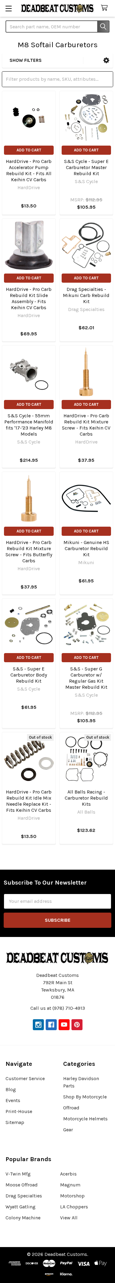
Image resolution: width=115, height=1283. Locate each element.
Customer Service (25, 1078)
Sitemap (15, 1122)
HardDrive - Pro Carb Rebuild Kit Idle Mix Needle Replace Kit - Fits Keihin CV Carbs (29, 801)
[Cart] (105, 8)
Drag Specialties (24, 1196)
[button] (106, 60)
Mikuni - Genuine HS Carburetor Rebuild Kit (86, 548)
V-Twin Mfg (18, 1174)
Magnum (70, 1185)
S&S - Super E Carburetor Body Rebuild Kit (28, 675)
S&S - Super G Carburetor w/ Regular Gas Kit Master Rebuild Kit (86, 678)
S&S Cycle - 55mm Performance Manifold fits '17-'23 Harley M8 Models (28, 425)
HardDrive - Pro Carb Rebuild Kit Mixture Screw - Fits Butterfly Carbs (29, 551)
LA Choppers (74, 1207)
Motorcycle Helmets (85, 1119)
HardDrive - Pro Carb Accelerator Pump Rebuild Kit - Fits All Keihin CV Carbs (29, 170)
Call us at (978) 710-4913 (57, 1008)
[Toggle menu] (8, 8)
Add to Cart (29, 150)
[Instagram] (38, 1024)
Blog (11, 1089)
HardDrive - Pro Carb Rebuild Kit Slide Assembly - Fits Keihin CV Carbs (29, 298)
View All (69, 1218)
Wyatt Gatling (21, 1207)
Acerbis (68, 1174)
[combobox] (57, 26)
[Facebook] (51, 1024)
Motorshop (72, 1196)
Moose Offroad (22, 1185)
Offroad (71, 1108)
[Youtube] (64, 1024)
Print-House (19, 1111)
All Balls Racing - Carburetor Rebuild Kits (86, 798)
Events (13, 1100)
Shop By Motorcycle (85, 1097)
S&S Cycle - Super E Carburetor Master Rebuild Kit (86, 167)
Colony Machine (23, 1218)
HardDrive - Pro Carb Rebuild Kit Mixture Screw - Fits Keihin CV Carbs (86, 425)
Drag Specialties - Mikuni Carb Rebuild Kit (86, 295)
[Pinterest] (76, 1024)
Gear (68, 1130)
